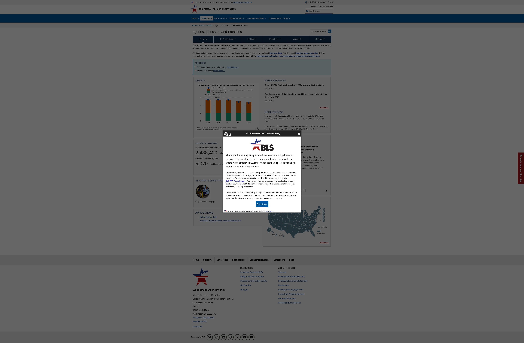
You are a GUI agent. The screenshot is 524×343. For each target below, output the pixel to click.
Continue (262, 204)
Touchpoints (269, 211)
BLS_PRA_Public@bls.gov (236, 181)
